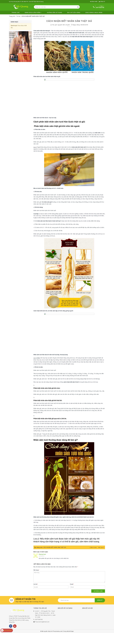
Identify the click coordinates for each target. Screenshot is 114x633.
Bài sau (100, 547)
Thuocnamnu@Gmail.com (42, 621)
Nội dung (36, 570)
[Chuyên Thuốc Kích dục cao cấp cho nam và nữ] (21, 7)
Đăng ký (102, 1)
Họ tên (35, 584)
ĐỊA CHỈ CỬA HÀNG (73, 12)
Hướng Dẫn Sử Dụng (54, 12)
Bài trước (94, 547)
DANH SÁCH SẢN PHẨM (33, 12)
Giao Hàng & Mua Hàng (93, 12)
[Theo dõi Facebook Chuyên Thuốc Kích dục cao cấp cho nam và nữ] (10, 626)
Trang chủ (16, 12)
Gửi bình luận (98, 591)
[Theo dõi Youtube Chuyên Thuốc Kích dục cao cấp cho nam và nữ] (14, 626)
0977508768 (39, 619)
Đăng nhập (94, 1)
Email (72, 584)
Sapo (72, 631)
